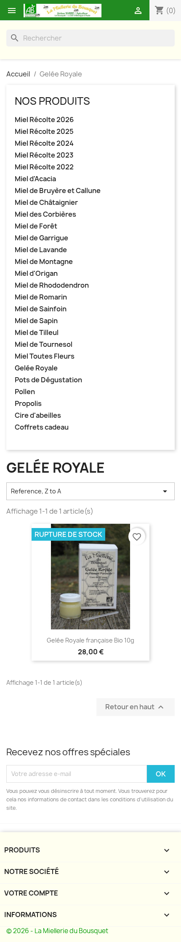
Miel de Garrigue (41, 238)
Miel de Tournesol (43, 344)
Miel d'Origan (36, 273)
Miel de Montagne (44, 261)
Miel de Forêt (36, 226)
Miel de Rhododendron (52, 285)
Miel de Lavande (41, 249)
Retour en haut (135, 707)
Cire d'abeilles (38, 415)
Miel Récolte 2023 (44, 155)
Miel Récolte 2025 (44, 131)
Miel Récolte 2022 (44, 167)
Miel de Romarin (41, 297)
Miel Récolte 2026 (44, 119)
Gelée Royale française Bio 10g (90, 640)
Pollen (25, 391)
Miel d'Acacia (35, 178)
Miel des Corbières (45, 214)
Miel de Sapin (36, 320)
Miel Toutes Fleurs (45, 356)
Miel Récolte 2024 (44, 143)
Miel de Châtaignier (46, 202)
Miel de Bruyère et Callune (58, 190)
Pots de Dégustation (48, 380)
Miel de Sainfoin (41, 309)
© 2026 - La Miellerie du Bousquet (57, 930)
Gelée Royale (36, 368)
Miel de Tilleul (37, 332)
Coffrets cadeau (42, 427)
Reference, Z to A (90, 491)
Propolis (28, 403)
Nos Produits (52, 101)
